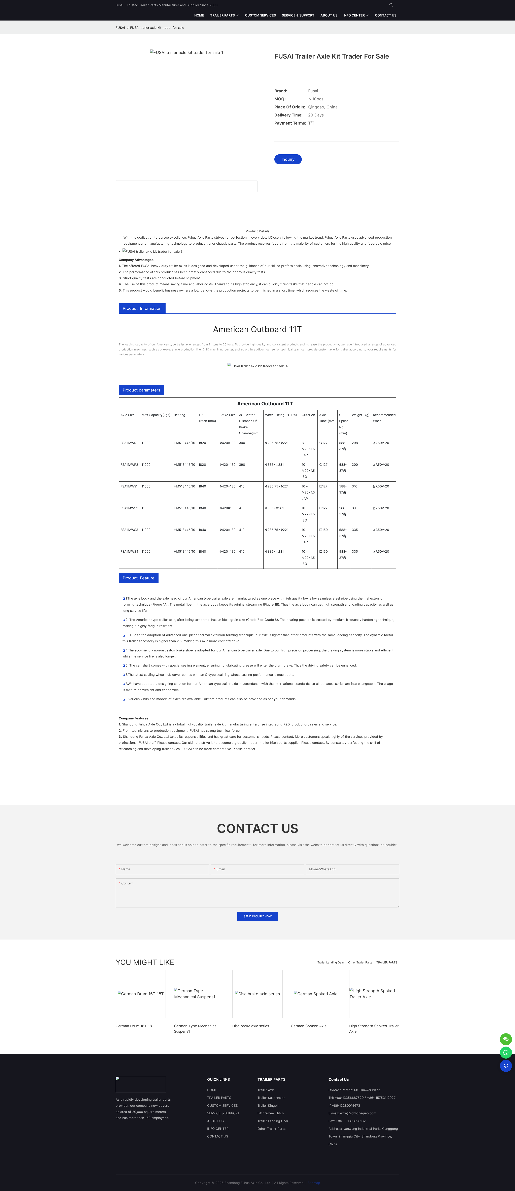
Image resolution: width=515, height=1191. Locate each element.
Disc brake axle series (250, 1026)
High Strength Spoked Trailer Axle (374, 1028)
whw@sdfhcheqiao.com (358, 1113)
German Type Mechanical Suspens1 (195, 1028)
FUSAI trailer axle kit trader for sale (157, 28)
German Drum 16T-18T (135, 1026)
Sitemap (313, 1183)
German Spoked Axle (309, 1026)
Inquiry (288, 159)
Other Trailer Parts (360, 962)
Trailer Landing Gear (330, 962)
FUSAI (120, 28)
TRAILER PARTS (386, 962)
